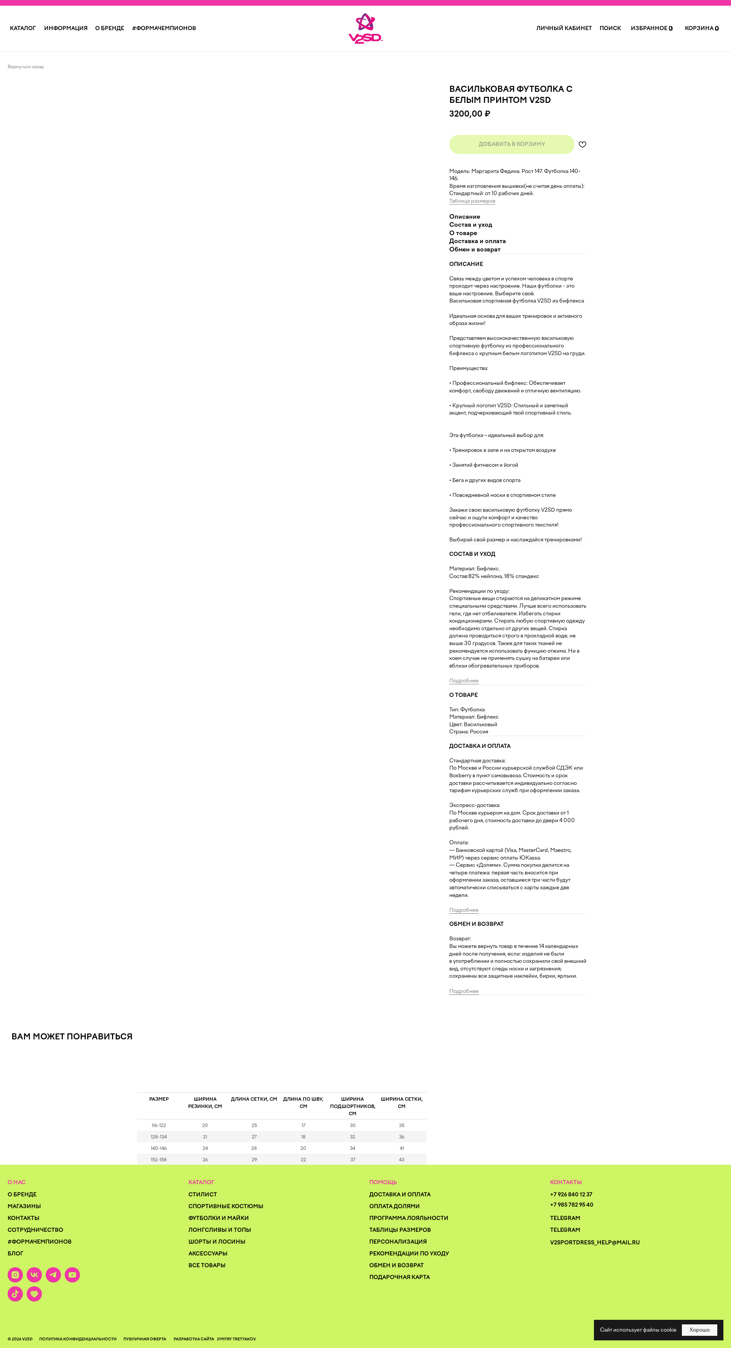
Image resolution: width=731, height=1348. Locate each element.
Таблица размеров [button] (472, 201)
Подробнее (464, 680)
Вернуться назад (26, 66)
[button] (23, 28)
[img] (365, 28)
